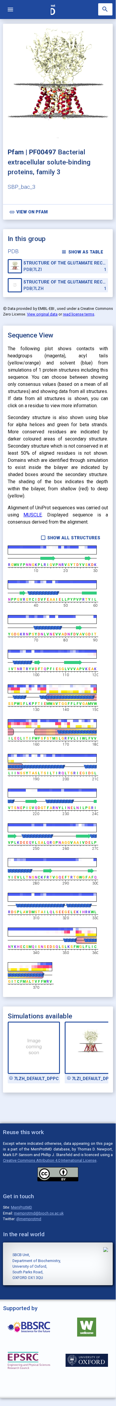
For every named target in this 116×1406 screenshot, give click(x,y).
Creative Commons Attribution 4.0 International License (49, 1160)
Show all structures (70, 537)
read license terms (78, 314)
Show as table (82, 252)
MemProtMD (21, 1207)
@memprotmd (28, 1219)
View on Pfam (28, 212)
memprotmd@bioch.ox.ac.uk (38, 1213)
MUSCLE (32, 515)
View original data (42, 314)
